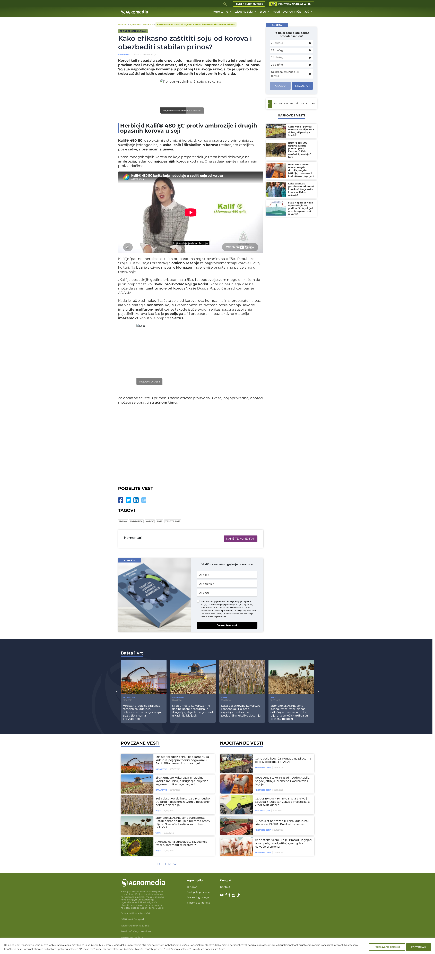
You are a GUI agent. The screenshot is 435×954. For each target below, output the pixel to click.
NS (275, 104)
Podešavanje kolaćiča (387, 947)
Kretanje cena (263, 767)
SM (286, 104)
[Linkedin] (136, 500)
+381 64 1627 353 (139, 925)
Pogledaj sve (167, 864)
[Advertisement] (190, 444)
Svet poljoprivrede (249, 4)
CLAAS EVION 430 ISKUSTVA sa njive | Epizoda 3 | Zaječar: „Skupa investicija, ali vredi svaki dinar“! (283, 801)
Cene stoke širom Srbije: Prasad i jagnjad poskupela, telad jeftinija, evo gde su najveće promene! (283, 843)
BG (269, 104)
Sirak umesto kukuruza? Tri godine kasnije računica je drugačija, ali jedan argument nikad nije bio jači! (181, 781)
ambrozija (136, 521)
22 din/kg (277, 50)
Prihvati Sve (418, 947)
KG (307, 104)
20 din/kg (277, 43)
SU (291, 104)
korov (150, 521)
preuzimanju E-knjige (232, 610)
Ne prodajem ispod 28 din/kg (285, 73)
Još (306, 11)
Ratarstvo (148, 24)
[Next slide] (318, 691)
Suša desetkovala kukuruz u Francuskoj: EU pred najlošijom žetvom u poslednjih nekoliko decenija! (183, 801)
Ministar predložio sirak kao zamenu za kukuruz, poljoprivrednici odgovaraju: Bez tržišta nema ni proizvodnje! (182, 760)
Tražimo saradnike (198, 902)
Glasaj (280, 85)
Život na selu (244, 11)
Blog (263, 11)
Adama (123, 521)
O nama (192, 887)
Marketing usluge (198, 897)
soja (159, 521)
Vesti (276, 11)
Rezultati (302, 85)
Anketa (277, 25)
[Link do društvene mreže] (221, 894)
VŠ (296, 104)
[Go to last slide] (116, 691)
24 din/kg (277, 57)
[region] (217, 946)
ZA (313, 104)
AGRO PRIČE (292, 11)
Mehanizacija (262, 811)
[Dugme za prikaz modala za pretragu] (225, 4)
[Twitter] (128, 500)
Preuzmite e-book (227, 625)
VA (302, 104)
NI (280, 104)
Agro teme (220, 11)
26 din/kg (277, 64)
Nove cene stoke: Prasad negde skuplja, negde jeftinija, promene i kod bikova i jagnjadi (282, 781)
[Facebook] (120, 500)
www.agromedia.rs (132, 937)
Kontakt (225, 887)
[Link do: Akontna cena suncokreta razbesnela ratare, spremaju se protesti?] (136, 846)
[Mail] (143, 500)
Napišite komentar (240, 538)
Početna (122, 24)
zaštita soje (172, 521)
